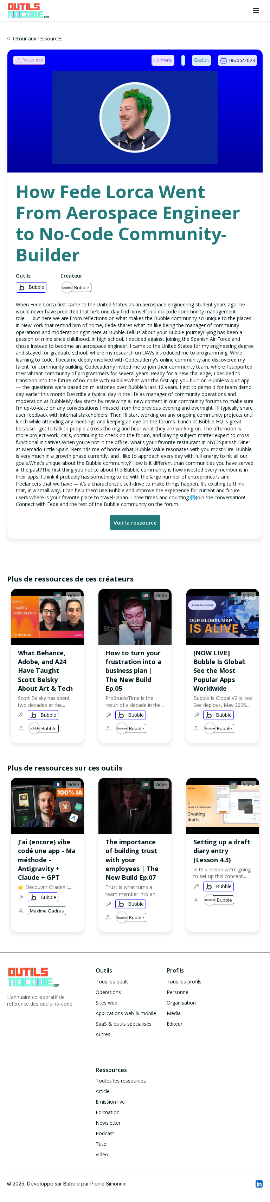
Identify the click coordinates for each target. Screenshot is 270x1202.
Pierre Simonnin (108, 1184)
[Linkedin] (259, 1184)
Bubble (71, 1184)
